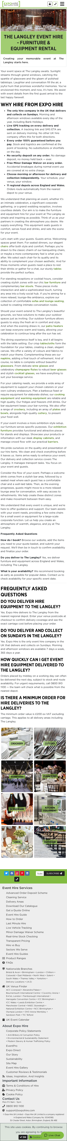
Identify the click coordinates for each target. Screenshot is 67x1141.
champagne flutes (26, 369)
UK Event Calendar (17, 1019)
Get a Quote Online (18, 910)
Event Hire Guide (16, 914)
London (40, 972)
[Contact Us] (55, 4)
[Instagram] (17, 873)
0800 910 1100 (15, 1106)
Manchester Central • (16, 1005)
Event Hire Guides (17, 953)
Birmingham (28, 972)
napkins (5, 358)
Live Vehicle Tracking (19, 927)
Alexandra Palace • (32, 990)
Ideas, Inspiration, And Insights (25, 1076)
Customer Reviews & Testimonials (26, 1071)
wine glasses (40, 365)
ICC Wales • (12, 1002)
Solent (50, 975)
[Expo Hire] (11, 3)
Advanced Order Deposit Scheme (26, 892)
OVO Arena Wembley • (36, 1011)
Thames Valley (27, 978)
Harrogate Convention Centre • (21, 999)
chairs (4, 246)
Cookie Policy (14, 1094)
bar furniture (52, 282)
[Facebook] (12, 873)
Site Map (11, 1063)
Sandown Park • (14, 1015)
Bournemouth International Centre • (24, 993)
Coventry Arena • (51, 993)
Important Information (19, 1081)
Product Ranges (16, 958)
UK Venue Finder (16, 986)
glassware (7, 365)
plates (56, 409)
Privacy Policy (14, 1090)
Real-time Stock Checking (22, 936)
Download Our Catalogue (21, 905)
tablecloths (47, 343)
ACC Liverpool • (14, 990)
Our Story (12, 1054)
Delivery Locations (15, 981)
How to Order (14, 919)
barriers (53, 441)
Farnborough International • (36, 996)
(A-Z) (29, 981)
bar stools (26, 286)
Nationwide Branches (19, 968)
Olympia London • (15, 1011)
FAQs (9, 962)
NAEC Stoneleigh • (36, 1005)
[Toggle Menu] (62, 3)
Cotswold (10, 975)
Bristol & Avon (13, 972)
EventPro (11, 1045)
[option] (17, 743)
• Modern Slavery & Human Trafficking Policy (28, 1041)
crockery (19, 409)
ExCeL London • (14, 996)
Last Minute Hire (16, 923)
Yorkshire (41, 978)
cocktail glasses (24, 373)
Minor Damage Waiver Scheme (25, 932)
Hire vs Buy (13, 945)
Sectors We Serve (16, 949)
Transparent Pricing (18, 940)
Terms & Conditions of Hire (22, 1085)
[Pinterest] (22, 873)
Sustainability (14, 1058)
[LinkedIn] (27, 873)
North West (39, 975)
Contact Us (10, 1099)
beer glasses (58, 369)
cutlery (42, 413)
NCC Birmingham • (43, 1008)
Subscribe (53, 873)
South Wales (12, 978)
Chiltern (50, 972)
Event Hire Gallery (17, 1067)
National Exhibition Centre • (20, 1008)
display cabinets (43, 438)
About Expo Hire (15, 1026)
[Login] (50, 4)
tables (57, 268)
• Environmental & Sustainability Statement (27, 1038)
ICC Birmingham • (47, 999)
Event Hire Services (17, 888)
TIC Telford (27, 1015)
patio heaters (54, 325)
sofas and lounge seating (48, 301)
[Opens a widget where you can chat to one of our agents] (52, 1135)
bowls (4, 413)
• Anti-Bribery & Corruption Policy (23, 1035)
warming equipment (33, 398)
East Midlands (24, 975)
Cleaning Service (16, 897)
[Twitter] (6, 873)
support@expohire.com (20, 1110)
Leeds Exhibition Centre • (31, 1002)
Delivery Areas (15, 901)
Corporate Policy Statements (23, 1030)
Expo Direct (13, 1050)
